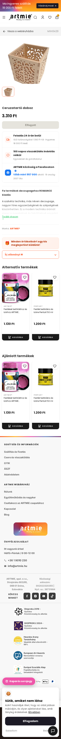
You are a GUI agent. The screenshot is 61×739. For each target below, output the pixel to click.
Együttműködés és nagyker (20, 497)
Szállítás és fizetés (15, 451)
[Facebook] (27, 596)
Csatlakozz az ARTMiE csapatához (24, 503)
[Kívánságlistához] (25, 277)
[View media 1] (8, 91)
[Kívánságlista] (49, 17)
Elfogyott (30, 125)
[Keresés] (35, 17)
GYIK (7, 463)
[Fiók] (42, 17)
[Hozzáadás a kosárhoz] (15, 337)
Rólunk (8, 491)
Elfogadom (30, 721)
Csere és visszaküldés (17, 457)
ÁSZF (7, 468)
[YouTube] (43, 596)
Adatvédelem (11, 474)
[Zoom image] (28, 68)
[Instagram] (35, 596)
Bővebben (34, 712)
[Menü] (4, 17)
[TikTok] (52, 596)
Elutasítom (11, 730)
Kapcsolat (10, 508)
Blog (6, 514)
